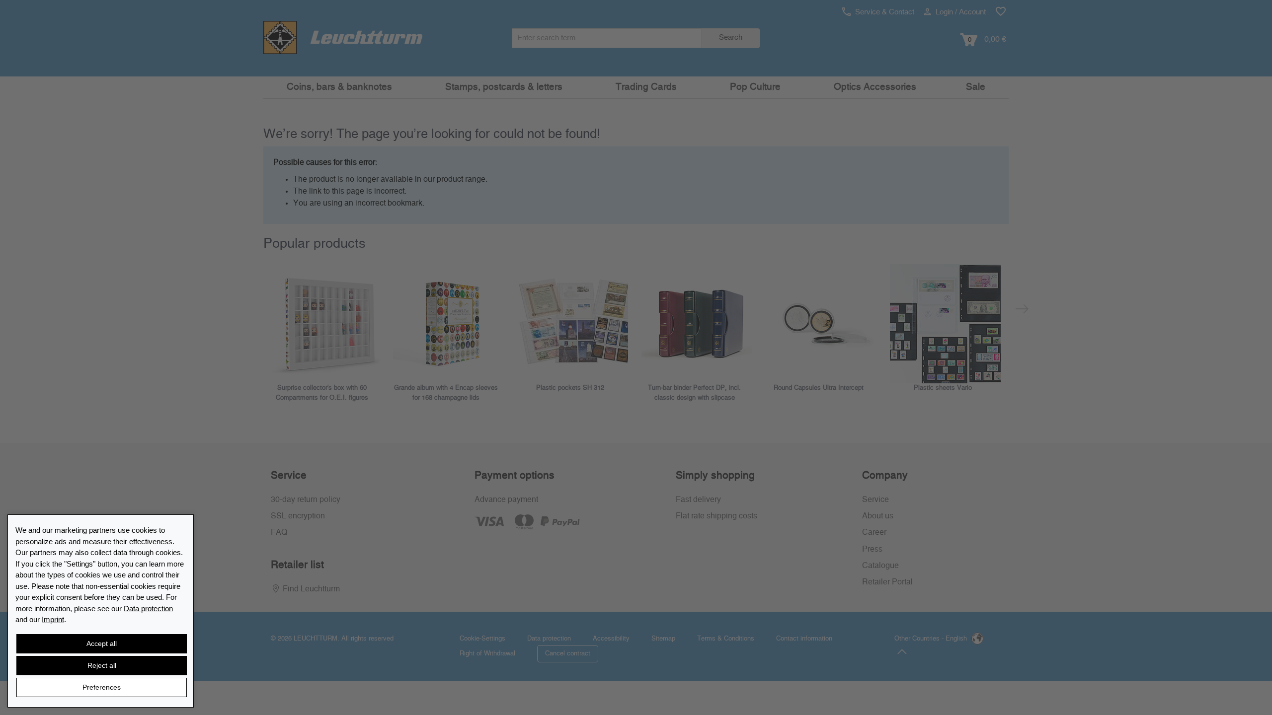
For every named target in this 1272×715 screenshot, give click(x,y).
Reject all (101, 665)
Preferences (101, 687)
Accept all (101, 643)
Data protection (148, 608)
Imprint (53, 619)
